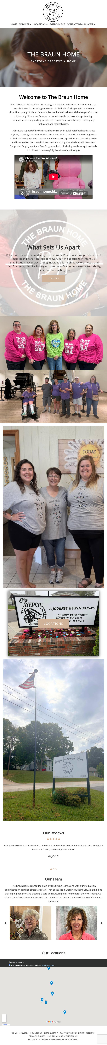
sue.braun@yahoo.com (30, 927)
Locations (39, 24)
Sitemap (90, 1033)
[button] (51, 869)
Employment (57, 24)
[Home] (53, 11)
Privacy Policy (37, 1036)
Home (13, 24)
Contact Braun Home (80, 24)
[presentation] (5, 922)
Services (24, 24)
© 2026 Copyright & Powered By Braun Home (53, 1039)
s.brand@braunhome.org (76, 927)
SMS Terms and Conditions (62, 1036)
